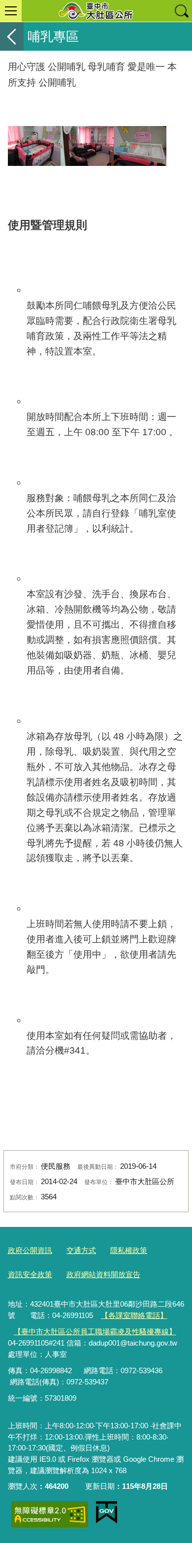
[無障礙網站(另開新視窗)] (49, 1514)
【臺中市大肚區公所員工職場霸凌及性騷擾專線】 (95, 1331)
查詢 (181, 11)
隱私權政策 (128, 1250)
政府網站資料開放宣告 (103, 1274)
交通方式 (81, 1250)
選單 (11, 11)
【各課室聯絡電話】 (134, 1315)
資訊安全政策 (30, 1274)
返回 (12, 36)
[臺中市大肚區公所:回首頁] (96, 11)
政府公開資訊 (30, 1250)
